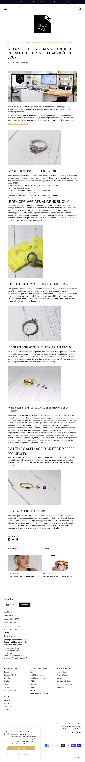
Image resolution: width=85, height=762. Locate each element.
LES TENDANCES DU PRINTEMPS (57, 576)
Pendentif (8, 687)
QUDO (32, 687)
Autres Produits (63, 668)
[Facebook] (72, 732)
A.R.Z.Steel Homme (37, 678)
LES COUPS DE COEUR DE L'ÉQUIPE (23, 576)
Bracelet (7, 678)
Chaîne (7, 681)
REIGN (32, 690)
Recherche (59, 724)
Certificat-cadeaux (64, 684)
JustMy (33, 684)
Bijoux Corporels (10, 690)
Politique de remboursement (71, 726)
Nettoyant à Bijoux (64, 681)
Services (7, 700)
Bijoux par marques (38, 668)
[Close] (34, 728)
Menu (6, 697)
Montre (59, 678)
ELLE (31, 672)
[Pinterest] (79, 732)
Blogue (6, 703)
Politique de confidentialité (72, 729)
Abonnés (24, 605)
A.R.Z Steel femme (37, 675)
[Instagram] (76, 732)
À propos (7, 706)
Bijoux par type (10, 668)
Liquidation (61, 687)
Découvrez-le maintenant (18, 124)
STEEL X (33, 681)
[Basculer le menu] (5, 8)
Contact (7, 709)
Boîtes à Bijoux (62, 675)
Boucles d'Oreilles (10, 675)
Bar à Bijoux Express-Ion (39, 693)
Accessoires (61, 672)
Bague (6, 672)
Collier (6, 684)
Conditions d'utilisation (73, 724)
